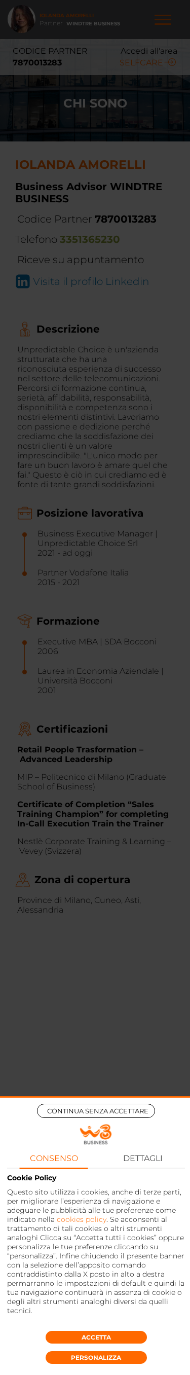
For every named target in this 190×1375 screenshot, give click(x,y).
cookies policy (81, 1219)
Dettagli (143, 1158)
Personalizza (96, 1357)
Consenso (54, 1158)
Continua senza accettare (97, 1111)
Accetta (96, 1337)
